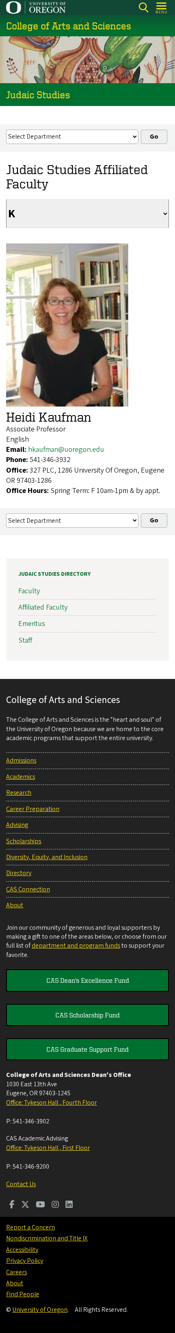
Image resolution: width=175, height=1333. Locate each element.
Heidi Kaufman (48, 417)
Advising (17, 824)
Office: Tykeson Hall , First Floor (48, 1147)
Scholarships (23, 841)
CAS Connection (28, 889)
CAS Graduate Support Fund (87, 1049)
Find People (22, 1294)
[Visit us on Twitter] (25, 1205)
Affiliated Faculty (43, 607)
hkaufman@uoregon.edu (66, 449)
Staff (25, 640)
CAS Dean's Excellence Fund (87, 980)
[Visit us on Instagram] (55, 1205)
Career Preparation (32, 809)
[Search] (143, 7)
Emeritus (31, 624)
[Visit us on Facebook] (12, 1205)
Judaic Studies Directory (54, 574)
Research (18, 792)
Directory (18, 873)
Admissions (21, 760)
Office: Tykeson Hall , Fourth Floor (51, 1102)
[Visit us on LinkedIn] (69, 1205)
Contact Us (21, 1184)
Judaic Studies (38, 94)
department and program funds (76, 945)
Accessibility (22, 1249)
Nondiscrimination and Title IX (47, 1238)
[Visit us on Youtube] (40, 1205)
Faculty (29, 591)
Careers (16, 1272)
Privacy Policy (24, 1260)
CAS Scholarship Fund (87, 1015)
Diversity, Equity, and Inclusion (47, 857)
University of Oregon (40, 1309)
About (14, 905)
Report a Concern (30, 1227)
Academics (20, 776)
